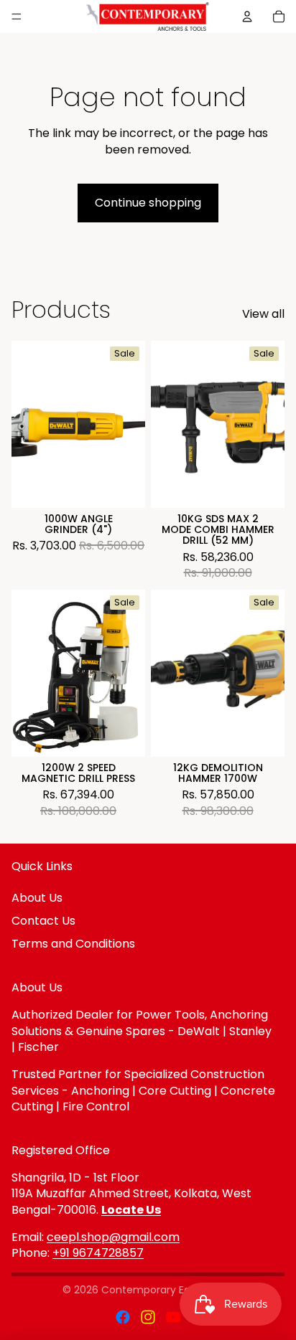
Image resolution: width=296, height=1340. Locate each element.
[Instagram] (148, 1317)
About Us (37, 898)
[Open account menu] (247, 16)
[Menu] (16, 16)
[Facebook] (122, 1317)
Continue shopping (148, 202)
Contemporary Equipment (167, 1290)
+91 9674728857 (98, 1253)
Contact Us (43, 920)
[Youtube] (173, 1317)
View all (263, 314)
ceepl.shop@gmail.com (113, 1237)
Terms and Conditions (73, 943)
